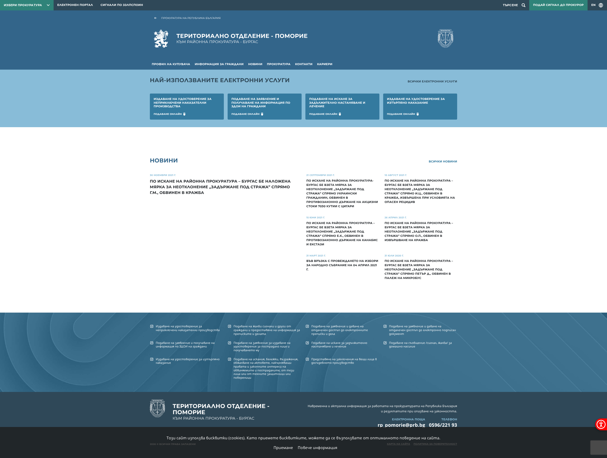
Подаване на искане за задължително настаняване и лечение (339, 344)
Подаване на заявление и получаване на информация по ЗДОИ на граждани (185, 344)
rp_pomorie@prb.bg (401, 425)
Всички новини (443, 161)
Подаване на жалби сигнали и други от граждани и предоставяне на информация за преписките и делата (267, 330)
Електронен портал (75, 5)
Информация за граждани (219, 64)
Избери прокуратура (23, 5)
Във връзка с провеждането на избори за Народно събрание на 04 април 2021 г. (342, 265)
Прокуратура (278, 64)
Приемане (283, 447)
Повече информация (317, 447)
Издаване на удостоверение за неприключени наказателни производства (188, 328)
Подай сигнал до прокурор (558, 5)
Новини (255, 64)
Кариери (324, 64)
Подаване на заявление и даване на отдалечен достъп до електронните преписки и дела (339, 330)
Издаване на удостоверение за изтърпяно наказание (188, 361)
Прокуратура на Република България (191, 18)
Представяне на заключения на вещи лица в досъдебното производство (344, 361)
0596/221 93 (443, 425)
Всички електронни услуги (432, 81)
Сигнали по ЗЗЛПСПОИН (122, 5)
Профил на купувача (171, 64)
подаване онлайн (168, 114)
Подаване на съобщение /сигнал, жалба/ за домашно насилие (420, 344)
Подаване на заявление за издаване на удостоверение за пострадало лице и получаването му (262, 346)
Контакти (304, 64)
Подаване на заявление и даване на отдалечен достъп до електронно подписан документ (422, 330)
